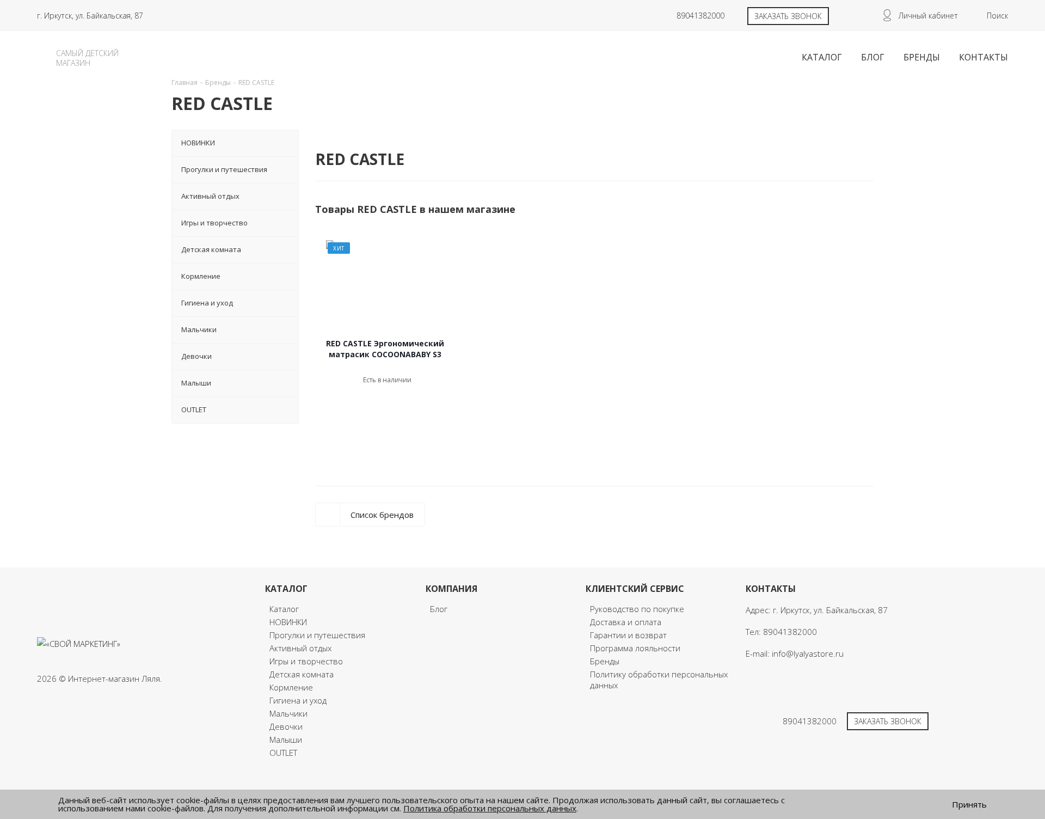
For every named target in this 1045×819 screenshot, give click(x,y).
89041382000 (700, 15)
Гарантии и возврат (628, 634)
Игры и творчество (306, 661)
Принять (969, 804)
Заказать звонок (788, 16)
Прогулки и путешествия (317, 634)
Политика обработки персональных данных (489, 808)
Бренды (604, 661)
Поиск (997, 15)
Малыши (285, 739)
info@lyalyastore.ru (808, 653)
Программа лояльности (635, 648)
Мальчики (288, 713)
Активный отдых (300, 648)
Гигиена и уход (298, 700)
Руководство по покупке (637, 608)
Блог (438, 608)
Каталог (284, 608)
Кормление (291, 687)
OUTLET (283, 752)
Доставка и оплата (625, 621)
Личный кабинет (928, 15)
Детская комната (301, 674)
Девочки (286, 726)
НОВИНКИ (288, 621)
